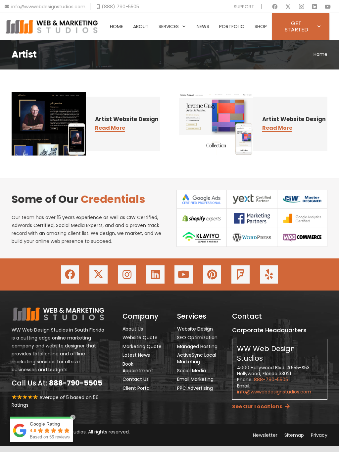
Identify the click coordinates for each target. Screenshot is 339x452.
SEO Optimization (197, 337)
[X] (288, 6)
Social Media (191, 370)
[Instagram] (301, 6)
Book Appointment (137, 367)
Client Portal (136, 388)
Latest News (136, 355)
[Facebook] (274, 6)
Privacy (319, 435)
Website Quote (140, 337)
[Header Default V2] (52, 26)
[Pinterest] (212, 274)
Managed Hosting (197, 346)
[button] (184, 26)
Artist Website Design (127, 119)
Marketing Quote (142, 346)
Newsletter (265, 435)
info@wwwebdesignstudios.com (274, 391)
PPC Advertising (195, 388)
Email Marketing (195, 379)
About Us (132, 329)
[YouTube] (327, 6)
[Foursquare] (240, 274)
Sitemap (294, 435)
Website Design (195, 329)
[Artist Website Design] (49, 124)
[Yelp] (269, 274)
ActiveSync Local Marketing (196, 358)
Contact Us (135, 379)
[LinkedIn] (314, 6)
